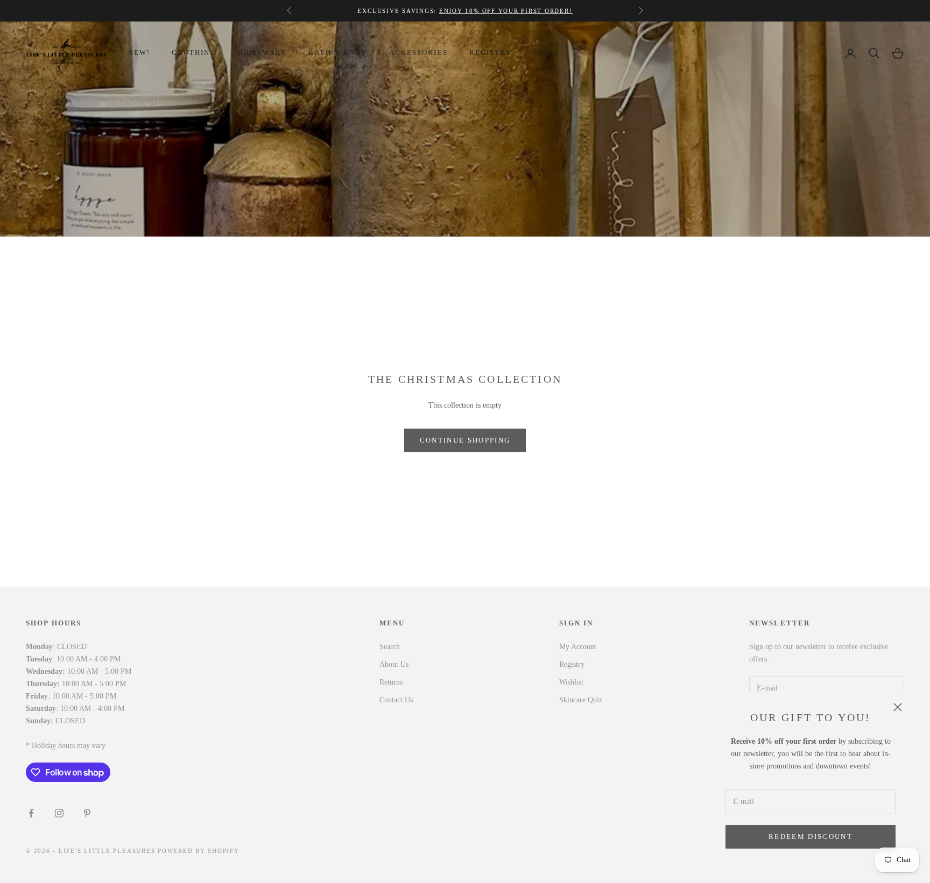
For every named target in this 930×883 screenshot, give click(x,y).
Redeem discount (810, 836)
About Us (393, 664)
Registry (490, 52)
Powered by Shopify (198, 851)
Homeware (262, 52)
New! (139, 52)
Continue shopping (465, 440)
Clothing (194, 52)
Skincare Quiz (580, 700)
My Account (577, 647)
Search (389, 647)
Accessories (418, 52)
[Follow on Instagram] (59, 813)
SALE (544, 52)
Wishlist (571, 682)
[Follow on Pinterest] (87, 813)
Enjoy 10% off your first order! (506, 11)
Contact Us (396, 700)
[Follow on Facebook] (31, 813)
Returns (391, 682)
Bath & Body (337, 52)
